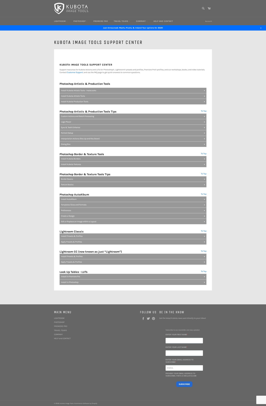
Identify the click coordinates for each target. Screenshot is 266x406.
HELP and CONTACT (163, 21)
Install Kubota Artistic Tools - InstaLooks (78, 90)
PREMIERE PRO (100, 21)
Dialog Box (65, 144)
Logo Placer (66, 122)
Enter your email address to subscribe (179, 361)
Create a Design (68, 216)
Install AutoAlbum (69, 199)
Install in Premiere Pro (70, 276)
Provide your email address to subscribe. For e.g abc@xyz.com (181, 375)
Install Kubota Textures (71, 164)
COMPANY (141, 21)
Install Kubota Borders (70, 159)
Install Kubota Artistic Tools (73, 96)
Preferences (66, 210)
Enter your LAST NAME (176, 347)
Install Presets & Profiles (72, 236)
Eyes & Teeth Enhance (70, 127)
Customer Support (75, 72)
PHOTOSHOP (79, 21)
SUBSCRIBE (184, 384)
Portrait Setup (67, 133)
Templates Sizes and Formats (73, 205)
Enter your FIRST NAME (176, 335)
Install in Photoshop (69, 282)
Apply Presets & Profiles (71, 242)
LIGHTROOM (60, 21)
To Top (203, 111)
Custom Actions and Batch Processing (77, 116)
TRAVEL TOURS (121, 21)
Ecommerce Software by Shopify (85, 403)
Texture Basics (67, 184)
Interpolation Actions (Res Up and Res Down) (80, 138)
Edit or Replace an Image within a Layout (78, 221)
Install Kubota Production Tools (74, 101)
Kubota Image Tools (67, 403)
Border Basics (67, 179)
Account (208, 21)
